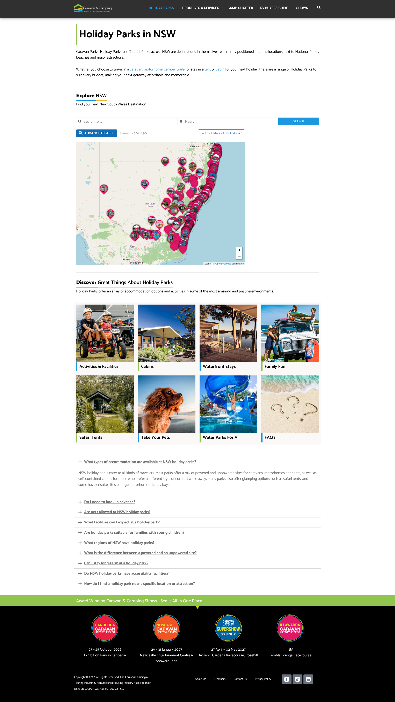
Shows (302, 8)
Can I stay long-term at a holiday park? (116, 563)
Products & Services (200, 8)
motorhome (153, 69)
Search (298, 121)
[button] (319, 8)
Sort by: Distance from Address (220, 133)
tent (207, 69)
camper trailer (175, 69)
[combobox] (126, 121)
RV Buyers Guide (274, 8)
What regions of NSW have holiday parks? (119, 543)
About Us (200, 679)
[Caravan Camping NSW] (93, 8)
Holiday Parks (161, 8)
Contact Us (240, 679)
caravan (136, 69)
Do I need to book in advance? (109, 502)
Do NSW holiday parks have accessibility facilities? (126, 573)
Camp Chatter (240, 8)
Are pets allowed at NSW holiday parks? (117, 512)
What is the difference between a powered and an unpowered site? (140, 553)
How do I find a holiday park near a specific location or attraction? (139, 584)
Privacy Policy (263, 679)
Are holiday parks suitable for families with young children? (134, 532)
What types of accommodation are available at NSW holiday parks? (140, 462)
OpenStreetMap (223, 263)
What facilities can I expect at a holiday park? (122, 522)
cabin (220, 69)
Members (219, 679)
